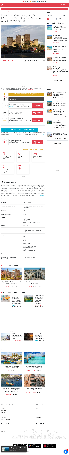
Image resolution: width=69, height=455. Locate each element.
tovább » (41, 195)
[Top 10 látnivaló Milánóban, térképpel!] (34, 279)
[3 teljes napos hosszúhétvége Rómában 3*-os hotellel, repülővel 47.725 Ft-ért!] (49, 38)
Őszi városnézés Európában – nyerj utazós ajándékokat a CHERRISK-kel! (16, 299)
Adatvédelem (4, 412)
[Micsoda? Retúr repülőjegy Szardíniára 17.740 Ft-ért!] (34, 364)
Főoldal (3, 408)
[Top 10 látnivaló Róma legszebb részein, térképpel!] (11, 279)
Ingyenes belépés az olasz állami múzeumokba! (39, 336)
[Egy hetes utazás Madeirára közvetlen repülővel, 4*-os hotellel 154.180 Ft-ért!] (11, 386)
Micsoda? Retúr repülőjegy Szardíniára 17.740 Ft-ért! (34, 366)
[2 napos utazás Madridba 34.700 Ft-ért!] (34, 386)
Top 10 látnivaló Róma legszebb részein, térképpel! (11, 282)
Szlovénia (38, 305)
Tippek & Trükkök (5, 429)
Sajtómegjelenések (5, 419)
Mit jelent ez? (41, 134)
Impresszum (4, 415)
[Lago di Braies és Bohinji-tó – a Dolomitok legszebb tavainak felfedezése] (28, 302)
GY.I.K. (2, 426)
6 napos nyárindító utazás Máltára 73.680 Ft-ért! (11, 366)
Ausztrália (38, 417)
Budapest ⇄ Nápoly (16, 105)
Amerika (38, 412)
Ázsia (37, 410)
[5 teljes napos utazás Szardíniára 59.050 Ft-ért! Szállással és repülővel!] (49, 49)
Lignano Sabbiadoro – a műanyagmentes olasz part (17, 336)
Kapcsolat (38, 426)
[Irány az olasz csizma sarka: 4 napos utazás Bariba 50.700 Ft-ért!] (49, 60)
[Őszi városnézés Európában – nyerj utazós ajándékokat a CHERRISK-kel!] (5, 302)
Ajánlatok (27, 1)
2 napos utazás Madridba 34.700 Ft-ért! (34, 388)
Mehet (65, 15)
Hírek (14, 305)
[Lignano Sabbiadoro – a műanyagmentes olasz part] (5, 340)
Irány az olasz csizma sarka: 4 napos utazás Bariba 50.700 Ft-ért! (59, 59)
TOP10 (7, 286)
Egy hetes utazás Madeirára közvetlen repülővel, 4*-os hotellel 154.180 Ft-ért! (11, 389)
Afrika (37, 415)
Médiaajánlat (4, 417)
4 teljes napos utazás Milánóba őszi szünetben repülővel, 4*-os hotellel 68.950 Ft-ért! (60, 70)
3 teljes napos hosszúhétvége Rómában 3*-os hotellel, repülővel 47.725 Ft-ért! (60, 38)
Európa (37, 408)
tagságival (11, 106)
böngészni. (34, 94)
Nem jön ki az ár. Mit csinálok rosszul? (33, 149)
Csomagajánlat (42, 1)
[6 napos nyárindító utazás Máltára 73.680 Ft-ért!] (11, 364)
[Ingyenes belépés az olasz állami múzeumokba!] (28, 340)
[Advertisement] (23, 75)
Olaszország (16, 340)
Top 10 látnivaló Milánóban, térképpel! (34, 282)
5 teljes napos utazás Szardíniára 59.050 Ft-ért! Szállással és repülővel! (59, 49)
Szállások (34, 1)
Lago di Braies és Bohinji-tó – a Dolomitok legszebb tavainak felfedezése (39, 299)
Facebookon (30, 89)
